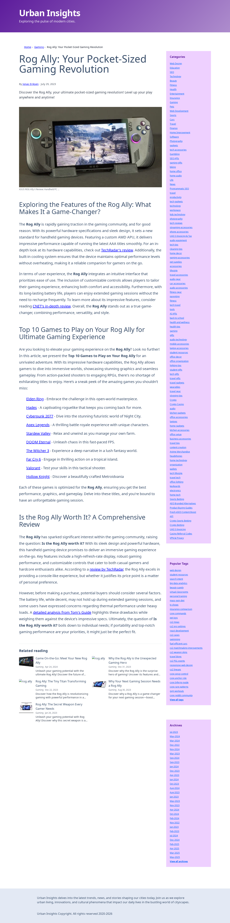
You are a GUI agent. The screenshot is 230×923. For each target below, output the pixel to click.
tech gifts (174, 374)
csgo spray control (179, 673)
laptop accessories (179, 348)
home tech (175, 494)
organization (176, 464)
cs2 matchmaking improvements (186, 647)
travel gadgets (177, 382)
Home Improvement (180, 132)
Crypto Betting (177, 525)
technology (175, 205)
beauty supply (177, 587)
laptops (173, 421)
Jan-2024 (174, 766)
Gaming (39, 47)
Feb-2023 (174, 831)
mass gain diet (177, 600)
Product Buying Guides (181, 507)
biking (173, 167)
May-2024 (175, 736)
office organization (179, 361)
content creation (178, 447)
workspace (175, 210)
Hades (31, 407)
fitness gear (176, 292)
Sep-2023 (174, 762)
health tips (175, 326)
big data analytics (178, 583)
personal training (178, 596)
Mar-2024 (175, 740)
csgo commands (178, 613)
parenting (175, 296)
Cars (172, 119)
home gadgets (177, 425)
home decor (176, 253)
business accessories (180, 438)
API (171, 516)
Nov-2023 (175, 805)
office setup (175, 434)
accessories (176, 266)
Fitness (173, 85)
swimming (175, 639)
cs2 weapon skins (178, 652)
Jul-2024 (174, 835)
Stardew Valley (38, 433)
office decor (176, 356)
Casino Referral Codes (181, 533)
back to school (177, 318)
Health (173, 89)
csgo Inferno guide (179, 682)
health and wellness (180, 322)
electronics (175, 490)
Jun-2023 (174, 826)
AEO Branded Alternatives (183, 503)
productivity (175, 197)
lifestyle (174, 270)
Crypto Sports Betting (180, 520)
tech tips (174, 244)
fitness (173, 300)
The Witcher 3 (37, 450)
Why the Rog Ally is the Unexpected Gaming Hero (132, 660)
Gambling (175, 154)
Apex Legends (38, 424)
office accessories (179, 417)
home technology (178, 460)
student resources (179, 352)
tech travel (175, 305)
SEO (172, 72)
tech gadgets (176, 201)
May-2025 (175, 857)
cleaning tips (176, 249)
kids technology (177, 214)
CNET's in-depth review (52, 306)
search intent (176, 578)
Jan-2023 (174, 796)
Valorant (33, 467)
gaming (173, 330)
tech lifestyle (176, 473)
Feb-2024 (174, 818)
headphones (176, 456)
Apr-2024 (174, 809)
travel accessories (179, 274)
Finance (174, 128)
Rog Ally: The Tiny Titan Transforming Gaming (61, 683)
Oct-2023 (174, 783)
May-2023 (175, 801)
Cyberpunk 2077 (39, 416)
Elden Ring (35, 398)
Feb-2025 (174, 844)
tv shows (174, 604)
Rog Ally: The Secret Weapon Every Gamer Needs (59, 706)
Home (27, 47)
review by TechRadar (106, 569)
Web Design (176, 63)
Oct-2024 (174, 814)
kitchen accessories (179, 430)
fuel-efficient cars (178, 643)
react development (179, 630)
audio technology (178, 339)
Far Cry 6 (33, 459)
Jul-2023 (174, 732)
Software (174, 136)
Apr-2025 (174, 848)
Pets (172, 106)
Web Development (179, 110)
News (172, 184)
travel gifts (175, 378)
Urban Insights (49, 13)
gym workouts (177, 691)
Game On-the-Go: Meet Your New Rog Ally (61, 660)
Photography (176, 141)
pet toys (174, 617)
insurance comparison (181, 609)
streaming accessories (181, 227)
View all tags (176, 699)
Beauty (173, 80)
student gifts (176, 369)
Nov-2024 (175, 749)
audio (172, 408)
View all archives (179, 861)
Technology (175, 76)
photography (176, 218)
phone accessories (179, 231)
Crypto (173, 399)
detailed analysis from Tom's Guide (62, 612)
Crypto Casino (177, 404)
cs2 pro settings (178, 626)
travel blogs (175, 656)
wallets (173, 468)
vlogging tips (176, 395)
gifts (172, 335)
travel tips (175, 443)
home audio (176, 175)
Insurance (175, 98)
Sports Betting (177, 499)
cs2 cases (175, 635)
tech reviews (176, 223)
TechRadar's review (117, 250)
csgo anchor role (178, 678)
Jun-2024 (174, 779)
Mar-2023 (175, 753)
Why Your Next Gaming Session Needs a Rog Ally (134, 683)
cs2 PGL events (177, 660)
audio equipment (178, 240)
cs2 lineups (175, 669)
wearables (175, 387)
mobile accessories (179, 343)
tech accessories (178, 149)
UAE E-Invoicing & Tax (181, 236)
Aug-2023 (175, 792)
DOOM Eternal (38, 442)
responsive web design (181, 665)
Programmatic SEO (179, 188)
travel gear (175, 391)
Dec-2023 (175, 770)
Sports (173, 115)
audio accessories (179, 287)
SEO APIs (174, 158)
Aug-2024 (175, 788)
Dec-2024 (175, 839)
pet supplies (176, 261)
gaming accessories (180, 257)
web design (175, 570)
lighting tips (175, 365)
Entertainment (177, 93)
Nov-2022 (175, 822)
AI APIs (173, 313)
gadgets (174, 145)
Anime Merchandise (180, 451)
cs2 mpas (174, 622)
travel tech (175, 477)
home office (176, 171)
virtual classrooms (179, 591)
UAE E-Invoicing (178, 529)
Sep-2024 (174, 757)
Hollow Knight (38, 476)
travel (173, 192)
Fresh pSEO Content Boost (183, 512)
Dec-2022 (175, 745)
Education (175, 67)
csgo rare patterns (179, 686)
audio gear (175, 279)
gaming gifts (176, 162)
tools (172, 309)
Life (171, 180)
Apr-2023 (174, 775)
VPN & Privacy (177, 537)
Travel (173, 123)
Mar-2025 (175, 852)
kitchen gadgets (178, 412)
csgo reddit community (181, 695)
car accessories (177, 283)
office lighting (176, 481)
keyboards (175, 486)
